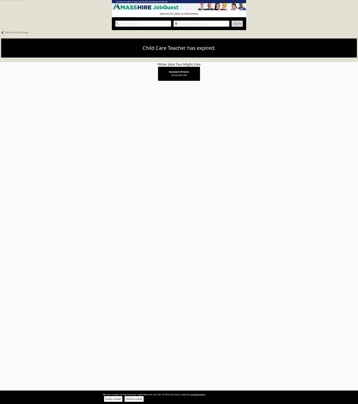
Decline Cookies (134, 399)
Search (237, 23)
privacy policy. (198, 394)
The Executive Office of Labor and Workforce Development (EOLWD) (142, 2)
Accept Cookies (113, 399)
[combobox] (143, 24)
